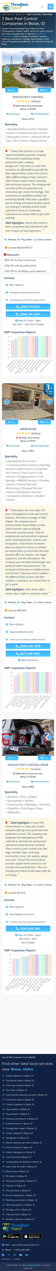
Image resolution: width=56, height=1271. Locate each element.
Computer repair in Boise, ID (19, 1099)
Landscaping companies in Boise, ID (23, 1161)
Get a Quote (16, 284)
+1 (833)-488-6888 (21, 1249)
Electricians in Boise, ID (17, 1171)
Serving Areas (42, 113)
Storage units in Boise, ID (18, 1209)
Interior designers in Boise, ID (20, 1152)
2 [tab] (25, 83)
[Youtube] (20, 1255)
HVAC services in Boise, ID (18, 1147)
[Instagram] (15, 1255)
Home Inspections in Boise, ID (20, 1195)
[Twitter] (9, 1255)
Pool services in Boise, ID (18, 1190)
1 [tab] (22, 83)
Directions (14, 113)
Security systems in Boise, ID (20, 1204)
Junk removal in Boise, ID (18, 1157)
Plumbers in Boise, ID (16, 1176)
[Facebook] (3, 1255)
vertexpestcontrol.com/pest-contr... (28, 300)
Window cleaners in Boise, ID (20, 1219)
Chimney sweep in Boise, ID (19, 1085)
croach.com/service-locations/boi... (28, 922)
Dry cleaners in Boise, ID (17, 1114)
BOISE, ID (20, 14)
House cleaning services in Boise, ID (23, 1142)
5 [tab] (32, 83)
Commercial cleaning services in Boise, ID (26, 1094)
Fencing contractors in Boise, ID (21, 1118)
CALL (12, 90)
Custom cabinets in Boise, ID (19, 1104)
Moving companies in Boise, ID (20, 1181)
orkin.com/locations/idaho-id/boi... (28, 639)
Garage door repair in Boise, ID (21, 1128)
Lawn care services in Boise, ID (21, 1166)
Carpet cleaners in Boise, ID (19, 1075)
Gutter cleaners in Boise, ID (19, 1133)
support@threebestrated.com (25, 1245)
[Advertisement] (28, 1026)
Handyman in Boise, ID (17, 1137)
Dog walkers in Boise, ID (17, 1109)
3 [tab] (27, 83)
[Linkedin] (27, 1255)
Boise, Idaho (22, 1069)
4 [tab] (30, 83)
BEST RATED (7, 14)
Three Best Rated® (31, 1265)
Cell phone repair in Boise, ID (19, 1080)
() (36, 101)
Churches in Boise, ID (16, 1090)
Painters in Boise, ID (15, 1185)
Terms (16, 1259)
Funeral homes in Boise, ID (19, 1123)
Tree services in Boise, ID (18, 1214)
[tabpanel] (28, 71)
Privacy (6, 1259)
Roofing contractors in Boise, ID (21, 1200)
